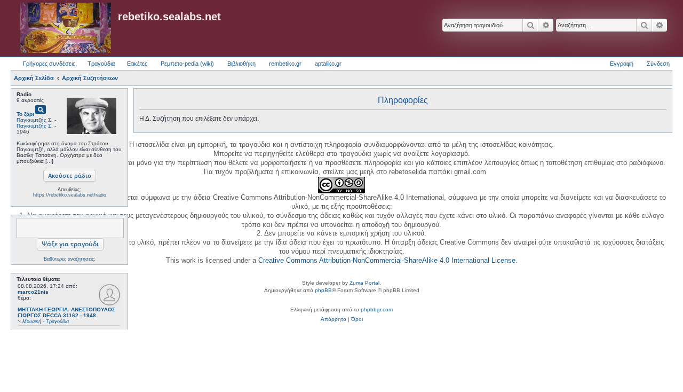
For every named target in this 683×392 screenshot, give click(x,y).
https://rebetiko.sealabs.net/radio (69, 195)
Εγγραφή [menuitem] (621, 63)
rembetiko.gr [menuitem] (285, 63)
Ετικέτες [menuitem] (137, 63)
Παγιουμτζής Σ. (35, 120)
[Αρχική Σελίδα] (65, 28)
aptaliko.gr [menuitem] (328, 63)
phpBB (323, 290)
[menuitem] (333, 319)
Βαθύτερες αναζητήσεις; (70, 259)
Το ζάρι (25, 114)
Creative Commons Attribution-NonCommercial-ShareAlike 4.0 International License (386, 260)
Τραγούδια (101, 63)
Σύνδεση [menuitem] (658, 63)
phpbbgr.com (377, 309)
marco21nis (33, 292)
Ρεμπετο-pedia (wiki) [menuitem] (187, 63)
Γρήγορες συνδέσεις (49, 63)
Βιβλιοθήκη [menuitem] (241, 63)
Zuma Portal (364, 283)
